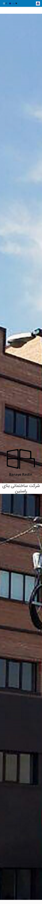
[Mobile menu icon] (4, 3)
